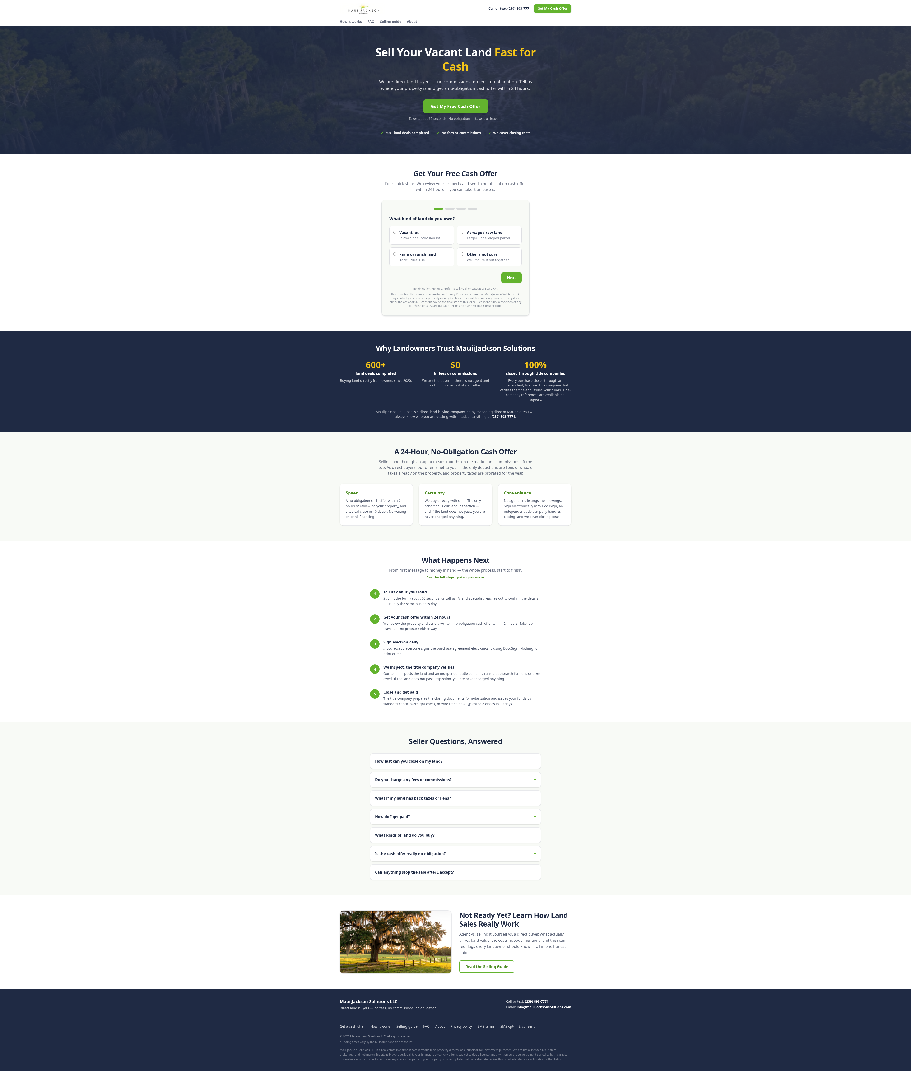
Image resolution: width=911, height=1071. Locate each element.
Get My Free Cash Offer (455, 106)
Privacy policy (461, 1026)
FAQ (370, 21)
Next (511, 277)
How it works (351, 21)
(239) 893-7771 (487, 289)
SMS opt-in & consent (517, 1026)
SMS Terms (450, 306)
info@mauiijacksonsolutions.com (544, 1007)
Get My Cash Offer (552, 8)
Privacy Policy (455, 294)
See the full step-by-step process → (455, 577)
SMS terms (486, 1026)
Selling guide (390, 21)
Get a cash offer (352, 1026)
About (412, 21)
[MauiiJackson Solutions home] (362, 8)
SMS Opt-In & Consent (479, 306)
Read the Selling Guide (486, 966)
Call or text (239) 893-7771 (509, 8)
